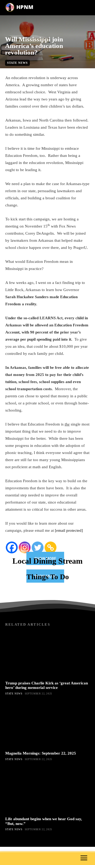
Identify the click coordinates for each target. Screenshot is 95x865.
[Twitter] (38, 547)
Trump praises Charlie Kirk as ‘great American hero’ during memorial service (46, 685)
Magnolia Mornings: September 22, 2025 (40, 753)
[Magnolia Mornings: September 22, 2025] (47, 725)
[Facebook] (12, 547)
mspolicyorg (46, 71)
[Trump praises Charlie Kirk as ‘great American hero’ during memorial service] (47, 654)
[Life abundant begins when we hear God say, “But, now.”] (47, 790)
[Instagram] (25, 547)
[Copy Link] (50, 547)
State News (17, 62)
